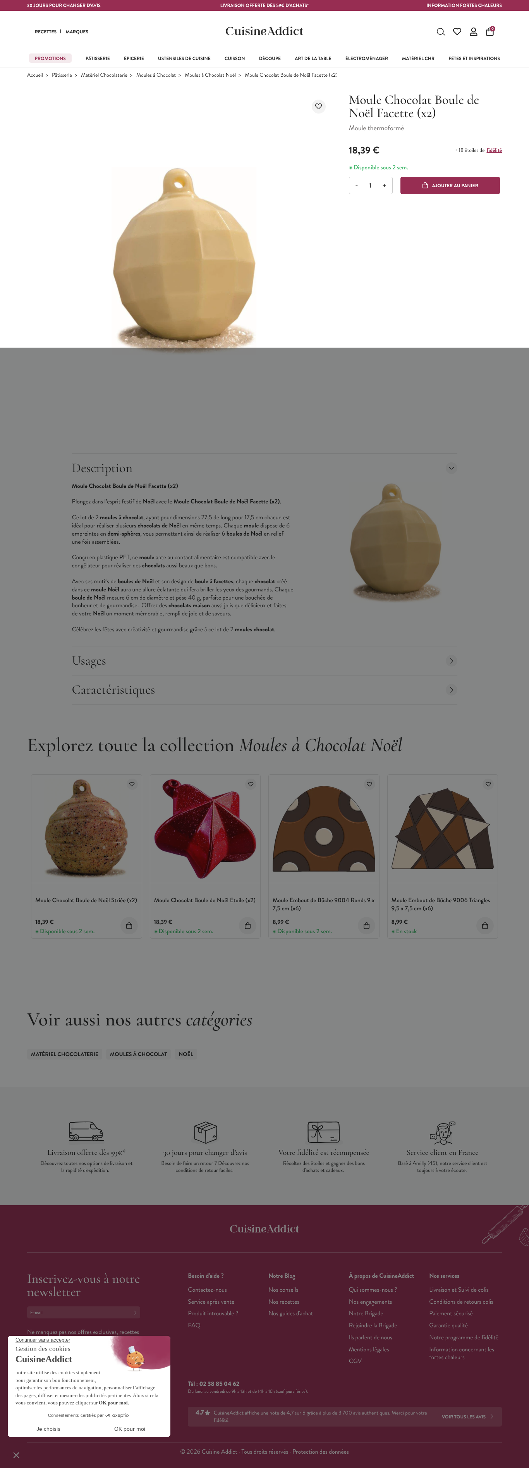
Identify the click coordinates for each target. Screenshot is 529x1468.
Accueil (35, 75)
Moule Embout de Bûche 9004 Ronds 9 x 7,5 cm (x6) (323, 904)
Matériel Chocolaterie (104, 75)
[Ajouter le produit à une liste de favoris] (319, 107)
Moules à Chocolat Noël (210, 75)
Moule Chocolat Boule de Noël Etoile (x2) (205, 900)
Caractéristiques (113, 690)
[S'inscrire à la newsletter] (136, 1312)
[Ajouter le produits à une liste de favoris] (132, 784)
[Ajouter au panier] (129, 925)
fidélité (494, 150)
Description (102, 468)
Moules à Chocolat (156, 75)
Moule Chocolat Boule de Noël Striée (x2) (86, 900)
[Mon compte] (473, 32)
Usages (89, 661)
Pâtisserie (62, 75)
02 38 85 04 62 (219, 1384)
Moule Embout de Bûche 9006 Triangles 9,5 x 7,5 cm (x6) (441, 904)
